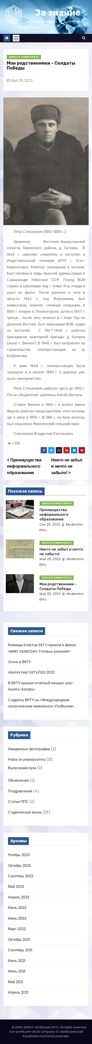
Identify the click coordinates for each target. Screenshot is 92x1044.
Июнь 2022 (17, 918)
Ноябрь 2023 (19, 854)
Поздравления (20, 791)
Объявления (18, 780)
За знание (58, 12)
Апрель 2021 (18, 992)
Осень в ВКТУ (19, 661)
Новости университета (24, 57)
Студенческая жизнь (25, 812)
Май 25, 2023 (50, 559)
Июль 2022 (17, 907)
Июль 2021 (16, 960)
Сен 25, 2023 (50, 524)
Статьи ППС (18, 801)
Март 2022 (17, 928)
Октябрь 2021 (19, 939)
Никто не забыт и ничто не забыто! (67, 466)
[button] (84, 38)
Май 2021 (15, 981)
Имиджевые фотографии (29, 749)
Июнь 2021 (16, 971)
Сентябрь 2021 (20, 950)
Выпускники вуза (22, 768)
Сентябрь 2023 (20, 876)
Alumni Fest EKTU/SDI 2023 (31, 672)
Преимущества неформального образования (24, 466)
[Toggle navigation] (16, 38)
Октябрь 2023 (19, 865)
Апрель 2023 (18, 897)
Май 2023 (16, 886)
